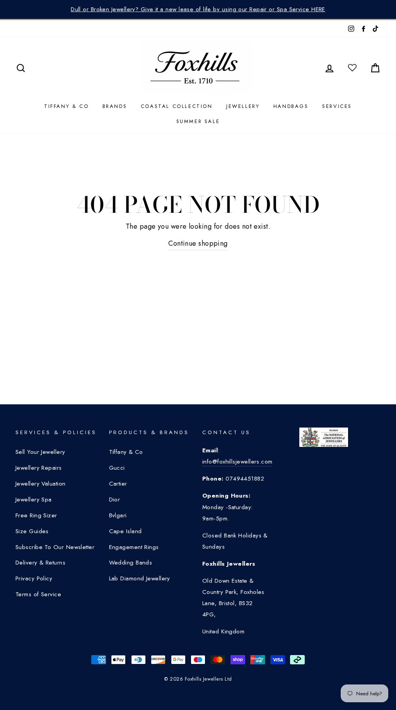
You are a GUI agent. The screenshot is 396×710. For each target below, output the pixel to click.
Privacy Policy (33, 578)
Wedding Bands (130, 562)
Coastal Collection (177, 106)
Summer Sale (198, 121)
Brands (114, 106)
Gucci (117, 468)
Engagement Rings (134, 547)
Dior (114, 499)
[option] (198, 9)
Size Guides (32, 531)
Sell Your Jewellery (40, 452)
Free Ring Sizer (36, 515)
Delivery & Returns (40, 562)
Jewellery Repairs (38, 468)
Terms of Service (38, 594)
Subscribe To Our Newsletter (54, 547)
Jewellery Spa (33, 499)
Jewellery (242, 106)
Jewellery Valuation (40, 483)
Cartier (118, 483)
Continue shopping (198, 243)
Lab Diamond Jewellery (139, 578)
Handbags (291, 106)
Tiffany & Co (66, 106)
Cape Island (125, 531)
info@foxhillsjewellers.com (237, 461)
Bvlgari (118, 515)
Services (337, 106)
